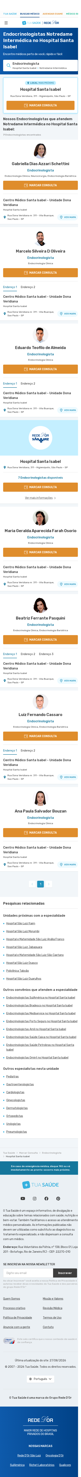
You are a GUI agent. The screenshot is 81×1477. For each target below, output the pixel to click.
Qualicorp (65, 1465)
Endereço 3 (46, 654)
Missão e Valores (53, 1298)
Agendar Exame (53, 13)
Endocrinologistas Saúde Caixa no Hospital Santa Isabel (41, 1037)
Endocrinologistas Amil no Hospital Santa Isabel (36, 1029)
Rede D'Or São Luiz (29, 1455)
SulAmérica (17, 1465)
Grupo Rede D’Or (60, 1397)
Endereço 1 (10, 287)
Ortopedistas (14, 1116)
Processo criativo (14, 1308)
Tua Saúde (10, 13)
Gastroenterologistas (20, 1084)
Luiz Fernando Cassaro (40, 714)
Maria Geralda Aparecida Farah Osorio (40, 530)
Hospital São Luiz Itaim (20, 923)
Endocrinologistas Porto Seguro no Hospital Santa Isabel (41, 1021)
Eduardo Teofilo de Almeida (40, 347)
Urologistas (13, 1124)
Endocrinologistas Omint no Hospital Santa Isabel (37, 1057)
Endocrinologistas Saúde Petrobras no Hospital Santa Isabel (40, 1047)
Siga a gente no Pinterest (58, 1199)
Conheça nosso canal (23, 1199)
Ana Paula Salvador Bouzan (40, 811)
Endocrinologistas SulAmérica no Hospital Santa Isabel (40, 997)
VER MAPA (70, 217)
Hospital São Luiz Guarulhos (23, 978)
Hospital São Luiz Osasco (22, 963)
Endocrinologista (51, 1152)
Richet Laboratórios (41, 1465)
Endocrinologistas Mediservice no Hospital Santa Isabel (40, 1013)
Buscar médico (30, 13)
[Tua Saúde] (40, 1185)
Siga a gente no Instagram (35, 1199)
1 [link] (40, 884)
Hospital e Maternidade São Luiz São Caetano (35, 955)
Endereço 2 (28, 287)
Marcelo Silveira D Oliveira (40, 251)
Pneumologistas (16, 1131)
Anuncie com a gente (16, 1327)
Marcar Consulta (28, 1152)
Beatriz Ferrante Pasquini (40, 618)
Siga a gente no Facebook (46, 1199)
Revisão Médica (52, 1308)
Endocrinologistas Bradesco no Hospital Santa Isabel (39, 1005)
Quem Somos (11, 1298)
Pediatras (12, 1076)
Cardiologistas (15, 1092)
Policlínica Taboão (17, 970)
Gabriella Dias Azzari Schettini (40, 163)
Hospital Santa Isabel (40, 89)
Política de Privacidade (17, 1317)
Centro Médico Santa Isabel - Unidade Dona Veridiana (37, 202)
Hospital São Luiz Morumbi (22, 931)
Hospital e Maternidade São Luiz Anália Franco (35, 939)
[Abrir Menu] (6, 23)
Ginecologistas (15, 1100)
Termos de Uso (52, 1317)
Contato (48, 1327)
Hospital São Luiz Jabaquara (24, 947)
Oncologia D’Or (55, 1455)
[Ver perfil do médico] (40, 151)
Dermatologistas (17, 1108)
